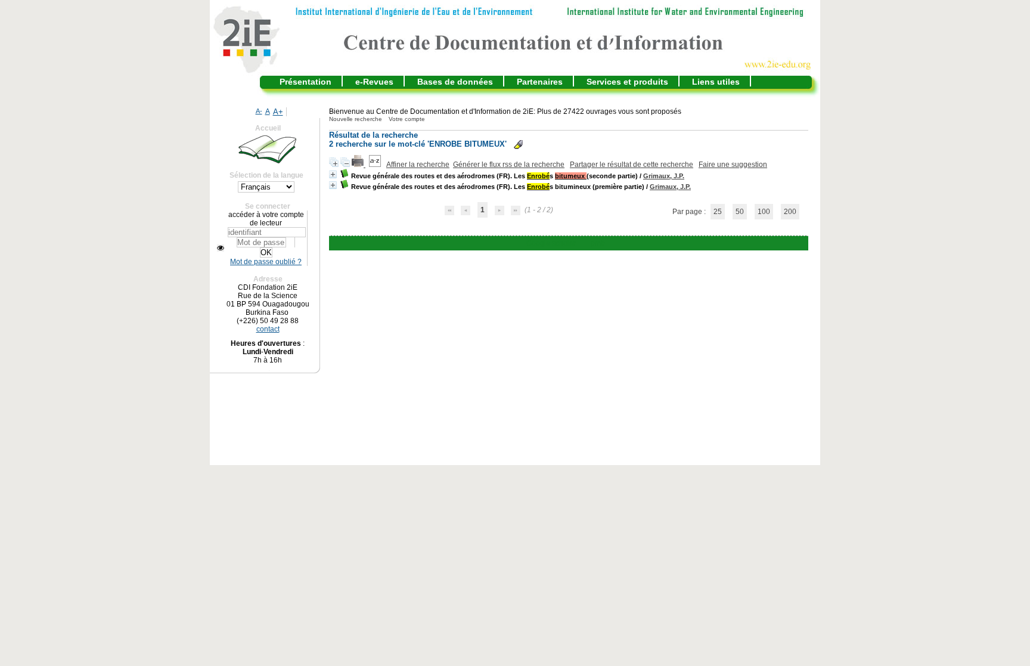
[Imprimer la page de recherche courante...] (358, 164)
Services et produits (627, 81)
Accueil (268, 128)
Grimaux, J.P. (663, 175)
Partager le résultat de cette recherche (631, 164)
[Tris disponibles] (376, 164)
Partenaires (540, 81)
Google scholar (551, 243)
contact (268, 329)
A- (259, 110)
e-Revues (374, 81)
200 (790, 211)
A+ (278, 111)
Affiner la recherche (417, 164)
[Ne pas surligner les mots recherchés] (518, 144)
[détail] (333, 174)
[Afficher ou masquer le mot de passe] (220, 248)
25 (717, 211)
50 (740, 211)
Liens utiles (716, 81)
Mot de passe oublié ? (266, 262)
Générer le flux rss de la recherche (508, 164)
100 (764, 211)
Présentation (305, 81)
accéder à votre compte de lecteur (266, 218)
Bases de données (455, 81)
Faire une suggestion (733, 164)
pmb (598, 243)
